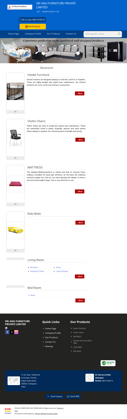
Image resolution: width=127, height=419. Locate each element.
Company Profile (33, 33)
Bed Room (34, 288)
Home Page (13, 33)
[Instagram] (16, 333)
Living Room (36, 260)
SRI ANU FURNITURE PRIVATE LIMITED (56, 7)
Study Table (77, 347)
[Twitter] (12, 333)
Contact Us (71, 33)
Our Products (53, 33)
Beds (33, 295)
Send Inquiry (34, 26)
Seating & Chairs (37, 271)
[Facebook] (7, 333)
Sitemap (49, 346)
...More (79, 93)
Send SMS (74, 396)
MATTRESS (35, 167)
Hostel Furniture (38, 75)
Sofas (58, 267)
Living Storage (62, 271)
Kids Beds (34, 213)
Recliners (34, 267)
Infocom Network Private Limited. (46, 414)
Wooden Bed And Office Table (82, 341)
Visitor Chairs (36, 121)
